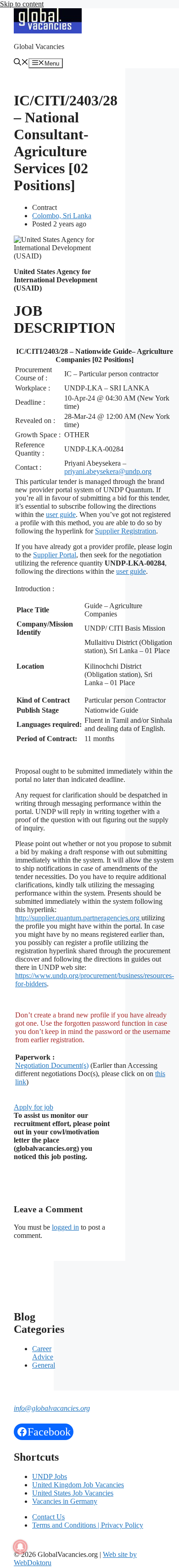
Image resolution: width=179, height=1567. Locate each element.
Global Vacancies (39, 46)
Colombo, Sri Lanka (61, 216)
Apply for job (33, 1107)
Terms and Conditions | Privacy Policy (87, 1525)
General (43, 1365)
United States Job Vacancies (72, 1493)
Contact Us (48, 1517)
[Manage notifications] (20, 1547)
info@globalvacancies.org (52, 1408)
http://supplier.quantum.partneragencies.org (78, 918)
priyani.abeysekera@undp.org (107, 471)
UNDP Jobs (49, 1476)
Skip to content (22, 4)
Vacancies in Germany (64, 1501)
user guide (61, 514)
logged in (65, 1227)
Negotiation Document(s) (52, 1065)
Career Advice (42, 1353)
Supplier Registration (125, 531)
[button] (21, 63)
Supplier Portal (54, 555)
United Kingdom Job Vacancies (78, 1485)
